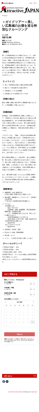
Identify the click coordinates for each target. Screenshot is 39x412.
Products (4, 16)
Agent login (34, 392)
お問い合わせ (8, 376)
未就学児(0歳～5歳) (10, 293)
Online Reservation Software (15, 392)
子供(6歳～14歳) (9, 288)
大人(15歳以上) (8, 283)
